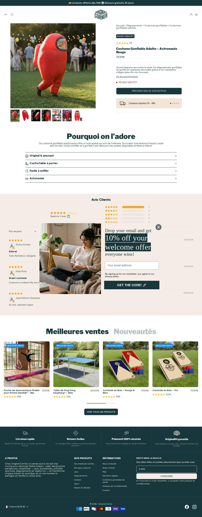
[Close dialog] (158, 227)
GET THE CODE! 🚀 (132, 285)
